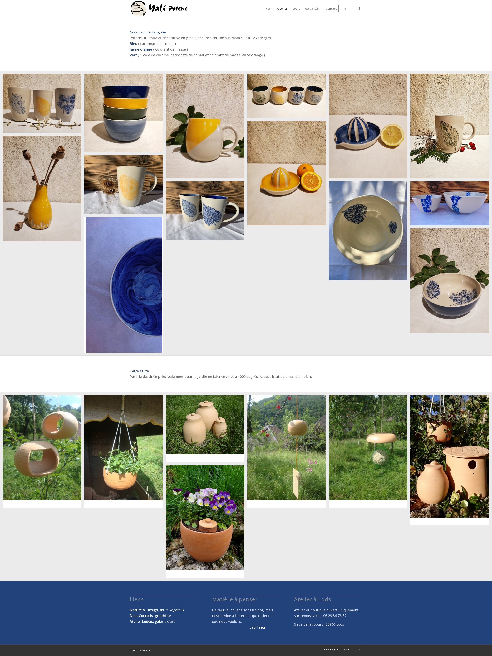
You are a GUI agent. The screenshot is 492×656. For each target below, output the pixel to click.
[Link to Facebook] (359, 8)
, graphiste (150, 615)
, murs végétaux (157, 610)
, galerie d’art (152, 621)
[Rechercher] (344, 8)
